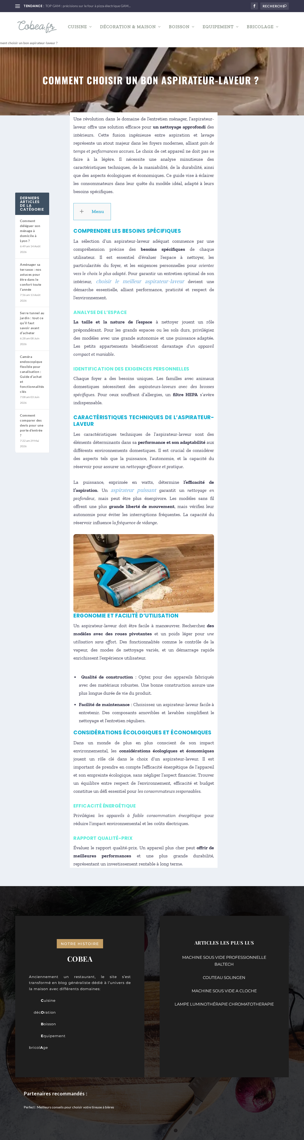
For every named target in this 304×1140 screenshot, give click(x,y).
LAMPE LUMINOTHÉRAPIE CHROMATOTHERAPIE (224, 1004)
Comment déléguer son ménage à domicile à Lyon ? (30, 231)
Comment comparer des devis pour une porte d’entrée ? (31, 425)
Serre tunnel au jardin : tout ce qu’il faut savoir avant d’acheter (32, 323)
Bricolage (260, 27)
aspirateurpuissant (133, 490)
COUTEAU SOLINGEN (224, 977)
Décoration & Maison (128, 27)
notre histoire (80, 943)
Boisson (179, 27)
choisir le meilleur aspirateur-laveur (140, 281)
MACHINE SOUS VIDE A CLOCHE (224, 990)
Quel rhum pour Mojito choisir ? (69, 6)
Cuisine (77, 27)
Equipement (218, 27)
